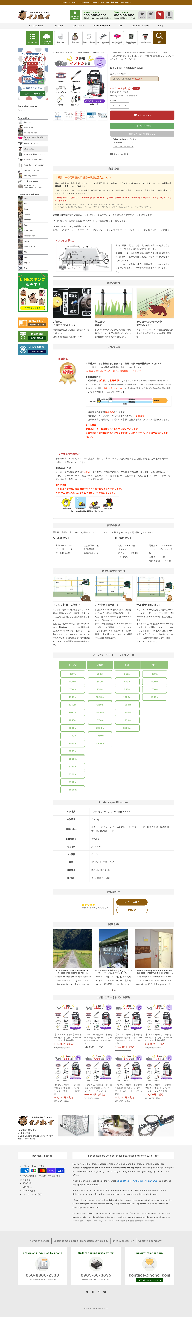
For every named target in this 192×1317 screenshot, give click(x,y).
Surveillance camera (131, 43)
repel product (83, 52)
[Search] (45, 110)
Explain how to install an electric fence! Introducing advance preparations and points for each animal (72, 974)
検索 (159, 42)
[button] (112, 990)
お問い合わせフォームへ (148, 1280)
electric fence (145, 42)
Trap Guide (58, 25)
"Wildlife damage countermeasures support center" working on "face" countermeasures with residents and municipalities (154, 974)
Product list (32, 42)
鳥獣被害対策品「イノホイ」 (63, 52)
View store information (123, 146)
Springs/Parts (89, 42)
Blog (160, 25)
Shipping (113, 96)
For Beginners (36, 25)
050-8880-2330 (42, 1275)
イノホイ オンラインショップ (99, 1308)
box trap (60, 42)
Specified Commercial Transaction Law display (81, 1240)
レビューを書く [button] (131, 902)
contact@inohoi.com (149, 1275)
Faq (121, 25)
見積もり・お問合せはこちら (142, 133)
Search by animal (46, 42)
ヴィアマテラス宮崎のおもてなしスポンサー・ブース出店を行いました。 (113, 971)
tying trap (75, 42)
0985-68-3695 (96, 1275)
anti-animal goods (117, 43)
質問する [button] (132, 910)
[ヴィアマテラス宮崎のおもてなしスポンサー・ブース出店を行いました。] (113, 948)
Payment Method (101, 25)
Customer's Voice (140, 25)
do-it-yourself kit (103, 43)
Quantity (114, 100)
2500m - (127, 79)
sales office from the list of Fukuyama (137, 1181)
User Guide (78, 25)
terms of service (40, 1240)
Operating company (150, 1240)
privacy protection (123, 1240)
